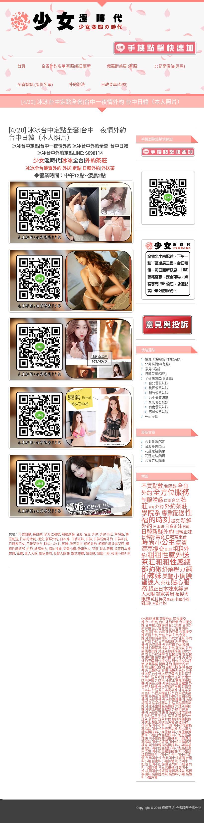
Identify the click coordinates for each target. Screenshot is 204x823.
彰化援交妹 (173, 654)
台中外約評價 (168, 622)
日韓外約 (91, 168)
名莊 (87, 534)
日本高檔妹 (166, 767)
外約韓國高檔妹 (156, 648)
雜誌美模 (77, 553)
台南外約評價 (168, 631)
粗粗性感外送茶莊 (111, 544)
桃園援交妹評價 (173, 667)
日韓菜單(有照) (114, 84)
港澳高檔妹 (177, 771)
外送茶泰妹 (153, 699)
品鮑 (151, 507)
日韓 (89, 539)
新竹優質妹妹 (158, 393)
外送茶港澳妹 (172, 699)
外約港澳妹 (153, 644)
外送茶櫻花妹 (161, 693)
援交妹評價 (163, 657)
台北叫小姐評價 (173, 758)
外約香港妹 (177, 648)
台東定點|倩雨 (155, 460)
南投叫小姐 (153, 725)
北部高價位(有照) (169, 66)
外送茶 (108, 168)
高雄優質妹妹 (158, 412)
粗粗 (168, 550)
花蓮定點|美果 (155, 451)
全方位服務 (52, 534)
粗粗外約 (90, 544)
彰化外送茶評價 (169, 716)
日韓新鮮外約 (103, 539)
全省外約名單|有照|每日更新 (66, 66)
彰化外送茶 (149, 716)
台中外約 (151, 622)
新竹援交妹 (163, 661)
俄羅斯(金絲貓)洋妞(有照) (163, 359)
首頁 (21, 66)
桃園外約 (165, 664)
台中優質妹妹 (158, 397)
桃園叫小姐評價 (156, 771)
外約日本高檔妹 (163, 641)
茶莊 (95, 549)
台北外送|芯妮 (155, 441)
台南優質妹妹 (158, 407)
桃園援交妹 (153, 667)
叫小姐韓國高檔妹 (161, 745)
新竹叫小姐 (177, 764)
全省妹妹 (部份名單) (35, 84)
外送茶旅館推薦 (169, 651)
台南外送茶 (173, 677)
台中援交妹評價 (156, 625)
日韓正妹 (120, 539)
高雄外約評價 (158, 670)
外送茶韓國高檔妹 (158, 709)
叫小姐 (167, 725)
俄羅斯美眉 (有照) (122, 66)
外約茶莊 (96, 160)
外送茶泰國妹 (158, 696)
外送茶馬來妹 (155, 712)
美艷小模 (69, 549)
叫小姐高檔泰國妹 (165, 751)
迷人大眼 (31, 553)
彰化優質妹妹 (158, 402)
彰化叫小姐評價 (156, 764)
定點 (76, 168)
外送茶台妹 (153, 683)
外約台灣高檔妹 (156, 638)
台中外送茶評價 (163, 674)
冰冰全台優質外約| (44, 168)
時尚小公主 (52, 544)
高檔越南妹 (160, 774)
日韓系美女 (17, 544)
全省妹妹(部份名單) (159, 378)
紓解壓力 (40, 549)
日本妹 (65, 539)
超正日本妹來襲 (165, 589)
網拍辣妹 (55, 549)
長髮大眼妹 (61, 553)
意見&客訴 (152, 369)
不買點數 (24, 534)
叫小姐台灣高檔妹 (165, 729)
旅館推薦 (151, 664)
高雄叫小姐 (177, 774)
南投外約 (165, 619)
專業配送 (172, 513)
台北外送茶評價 (152, 677)
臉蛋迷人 (84, 549)
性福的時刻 (28, 539)
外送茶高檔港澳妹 (178, 712)
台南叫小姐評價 (163, 761)
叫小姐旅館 (163, 732)
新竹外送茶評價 (160, 719)
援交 (41, 539)
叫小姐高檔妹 (161, 748)
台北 (79, 534)
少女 (38, 160)
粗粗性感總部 (166, 565)
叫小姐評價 (160, 742)
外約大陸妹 (177, 638)
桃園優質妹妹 (158, 388)
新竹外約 (178, 657)
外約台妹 (165, 635)
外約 (95, 534)
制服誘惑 (68, 534)
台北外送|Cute (155, 446)
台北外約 (175, 625)
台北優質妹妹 (158, 383)
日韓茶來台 (34, 544)
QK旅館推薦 (150, 619)
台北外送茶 (183, 674)
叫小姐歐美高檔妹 (161, 738)
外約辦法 (77, 84)
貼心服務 (106, 549)
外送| (67, 168)
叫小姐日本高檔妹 (158, 735)
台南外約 (151, 631)
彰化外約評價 (155, 654)
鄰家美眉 (45, 553)
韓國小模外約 (121, 553)
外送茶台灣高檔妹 (175, 683)
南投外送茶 (177, 670)
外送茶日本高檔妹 (165, 690)
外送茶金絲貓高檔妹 (159, 706)
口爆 (167, 501)
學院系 (119, 534)
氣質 (65, 544)
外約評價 (168, 644)
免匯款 (38, 534)
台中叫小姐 (162, 755)
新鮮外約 (52, 539)
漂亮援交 (76, 544)
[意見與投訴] (167, 325)
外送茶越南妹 (158, 703)
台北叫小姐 (153, 758)
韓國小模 (103, 553)
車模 (20, 553)
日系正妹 (77, 539)
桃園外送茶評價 (163, 722)
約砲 (29, 549)
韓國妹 (90, 553)
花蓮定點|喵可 (155, 456)
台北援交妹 (160, 628)
